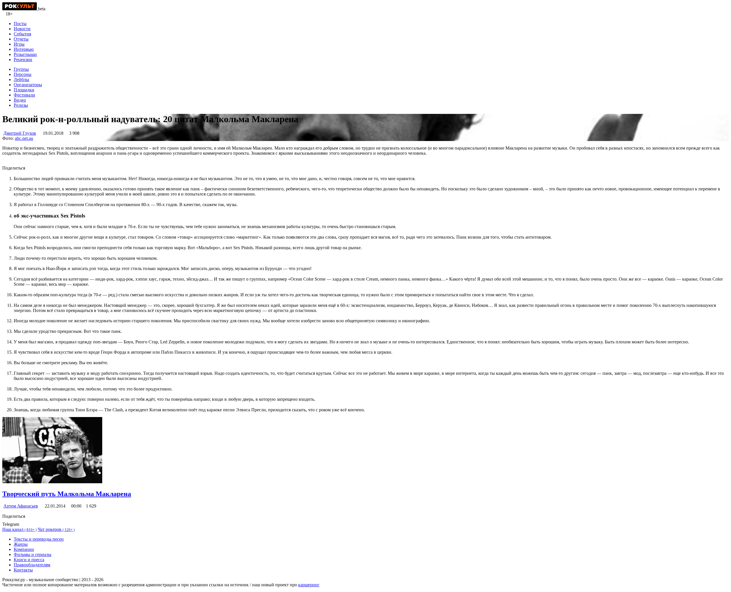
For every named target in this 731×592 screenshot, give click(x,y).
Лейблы (21, 79)
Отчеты (21, 39)
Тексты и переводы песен (39, 539)
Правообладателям (32, 564)
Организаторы (28, 84)
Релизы (21, 105)
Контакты (23, 569)
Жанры (21, 544)
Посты (20, 23)
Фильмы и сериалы (32, 554)
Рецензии (23, 59)
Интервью (24, 49)
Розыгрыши (25, 54)
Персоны (22, 74)
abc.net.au (24, 138)
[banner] (20, 8)
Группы (21, 69)
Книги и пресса (29, 559)
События (22, 33)
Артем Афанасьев (20, 506)
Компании (24, 549)
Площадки (24, 89)
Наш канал (19, 529)
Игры (19, 44)
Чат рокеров (56, 529)
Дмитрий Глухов (19, 133)
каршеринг (309, 584)
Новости (22, 28)
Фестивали (24, 94)
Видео (20, 100)
